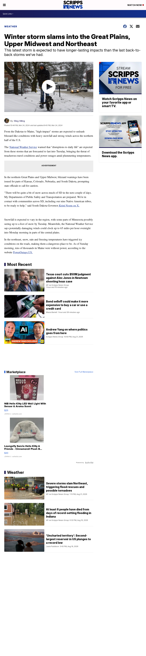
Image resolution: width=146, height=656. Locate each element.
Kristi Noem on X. (68, 205)
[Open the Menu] (4, 5)
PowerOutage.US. (23, 252)
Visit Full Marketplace (84, 372)
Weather (10, 26)
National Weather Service (23, 147)
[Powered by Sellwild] (89, 463)
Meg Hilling (19, 121)
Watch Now (134, 5)
